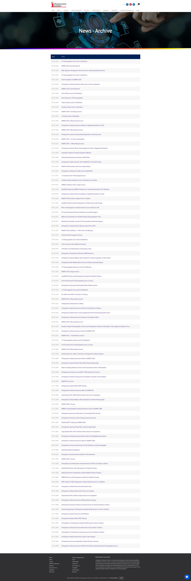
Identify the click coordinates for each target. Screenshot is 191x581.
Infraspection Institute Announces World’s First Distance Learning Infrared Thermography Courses (89, 546)
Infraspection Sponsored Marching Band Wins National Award (79, 285)
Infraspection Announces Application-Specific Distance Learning (79, 541)
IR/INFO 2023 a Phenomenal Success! (72, 121)
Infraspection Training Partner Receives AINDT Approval (77, 253)
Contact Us (75, 563)
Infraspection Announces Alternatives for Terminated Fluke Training (80, 413)
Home (53, 10)
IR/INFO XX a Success (67, 381)
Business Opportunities (78, 557)
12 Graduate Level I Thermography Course (73, 175)
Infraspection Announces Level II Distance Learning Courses (78, 418)
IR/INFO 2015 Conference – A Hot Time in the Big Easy (77, 230)
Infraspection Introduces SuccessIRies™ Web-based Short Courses (80, 372)
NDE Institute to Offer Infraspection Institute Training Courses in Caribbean (83, 482)
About (58, 10)
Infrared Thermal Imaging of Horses (71, 235)
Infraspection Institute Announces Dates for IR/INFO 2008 (78, 441)
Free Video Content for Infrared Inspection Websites (76, 153)
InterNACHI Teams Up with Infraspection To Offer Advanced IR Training (81, 203)
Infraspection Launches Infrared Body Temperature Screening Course (81, 134)
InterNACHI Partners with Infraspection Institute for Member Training (81, 276)
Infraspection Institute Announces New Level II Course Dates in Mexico (81, 527)
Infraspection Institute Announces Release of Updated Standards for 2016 (82, 194)
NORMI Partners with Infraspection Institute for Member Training (80, 477)
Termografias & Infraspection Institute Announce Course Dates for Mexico (82, 532)
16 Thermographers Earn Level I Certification (74, 61)
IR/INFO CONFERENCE (76, 10)
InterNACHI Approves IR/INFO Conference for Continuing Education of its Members (85, 189)
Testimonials (75, 561)
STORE (137, 10)
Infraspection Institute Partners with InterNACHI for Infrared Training (81, 162)
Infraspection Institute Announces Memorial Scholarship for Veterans (81, 308)
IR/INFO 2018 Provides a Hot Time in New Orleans (76, 166)
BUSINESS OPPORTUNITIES (127, 10)
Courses (66, 10)
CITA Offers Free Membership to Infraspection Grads (76, 249)
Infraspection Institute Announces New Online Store (76, 486)
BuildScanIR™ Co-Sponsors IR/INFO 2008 (73, 422)
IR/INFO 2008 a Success (68, 404)
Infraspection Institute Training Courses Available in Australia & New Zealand (83, 377)
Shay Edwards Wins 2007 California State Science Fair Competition (80, 431)
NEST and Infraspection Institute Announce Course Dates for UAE (80, 207)
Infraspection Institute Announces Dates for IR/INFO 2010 (78, 358)
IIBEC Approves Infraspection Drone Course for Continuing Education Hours (83, 70)
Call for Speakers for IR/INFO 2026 (71, 79)
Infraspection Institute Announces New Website (75, 514)
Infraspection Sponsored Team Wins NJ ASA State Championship (80, 363)
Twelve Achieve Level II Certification (71, 102)
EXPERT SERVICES (96, 10)
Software (86, 10)
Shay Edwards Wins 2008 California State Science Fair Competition (80, 395)
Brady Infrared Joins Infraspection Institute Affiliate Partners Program (81, 473)
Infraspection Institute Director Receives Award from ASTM (78, 226)
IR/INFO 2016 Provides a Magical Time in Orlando (75, 198)
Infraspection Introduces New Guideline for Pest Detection (78, 454)
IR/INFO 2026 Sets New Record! (70, 66)
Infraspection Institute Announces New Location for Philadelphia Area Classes (83, 436)
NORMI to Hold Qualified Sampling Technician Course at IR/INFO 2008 (81, 409)
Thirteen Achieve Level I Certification (72, 107)
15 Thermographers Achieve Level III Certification (75, 340)
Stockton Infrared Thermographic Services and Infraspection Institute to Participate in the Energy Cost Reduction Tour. (95, 326)
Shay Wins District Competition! (70, 450)
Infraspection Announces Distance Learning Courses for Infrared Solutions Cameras (85, 505)
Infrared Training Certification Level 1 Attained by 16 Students (79, 180)
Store (73, 559)
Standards (51, 570)
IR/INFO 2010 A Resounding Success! (72, 349)
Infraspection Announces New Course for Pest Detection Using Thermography (83, 445)
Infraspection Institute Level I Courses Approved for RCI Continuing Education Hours (85, 313)
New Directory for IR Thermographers (72, 98)
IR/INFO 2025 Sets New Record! (70, 89)
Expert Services (53, 567)
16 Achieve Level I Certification (70, 116)
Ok (121, 578)
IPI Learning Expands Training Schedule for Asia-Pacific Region (79, 212)
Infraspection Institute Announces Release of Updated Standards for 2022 (82, 125)
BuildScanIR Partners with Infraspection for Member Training (79, 468)
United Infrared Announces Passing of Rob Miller (75, 157)
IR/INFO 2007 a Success (68, 459)
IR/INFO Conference (54, 563)
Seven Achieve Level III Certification (71, 93)
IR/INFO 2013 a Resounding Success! (72, 299)
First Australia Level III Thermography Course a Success (77, 281)
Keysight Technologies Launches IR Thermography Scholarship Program (82, 221)
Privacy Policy (75, 570)
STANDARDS (105, 10)
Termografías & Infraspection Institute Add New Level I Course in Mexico (82, 523)
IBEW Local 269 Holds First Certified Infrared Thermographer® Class (81, 217)
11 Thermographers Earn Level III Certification (74, 290)
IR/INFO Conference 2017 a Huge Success (73, 185)
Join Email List (76, 565)
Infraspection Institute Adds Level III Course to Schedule (77, 491)
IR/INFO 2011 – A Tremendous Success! (72, 335)
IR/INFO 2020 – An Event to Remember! (72, 139)
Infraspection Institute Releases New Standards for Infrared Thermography (82, 399)
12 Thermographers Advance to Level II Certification (76, 267)
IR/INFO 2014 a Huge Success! (70, 271)
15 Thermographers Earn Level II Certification (74, 239)
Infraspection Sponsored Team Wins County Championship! (78, 427)
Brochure (74, 572)
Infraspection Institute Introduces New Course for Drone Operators (80, 84)
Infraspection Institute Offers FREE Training (74, 386)
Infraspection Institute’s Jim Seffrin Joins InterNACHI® (77, 171)
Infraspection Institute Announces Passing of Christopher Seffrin (80, 317)
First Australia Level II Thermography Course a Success (77, 345)
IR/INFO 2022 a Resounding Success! (72, 130)
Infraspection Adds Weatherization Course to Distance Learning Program (82, 262)
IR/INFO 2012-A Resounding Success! (72, 322)
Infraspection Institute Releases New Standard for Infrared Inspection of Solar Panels (86, 258)
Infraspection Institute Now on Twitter (72, 303)
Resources (114, 10)
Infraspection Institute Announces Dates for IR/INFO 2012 (78, 331)
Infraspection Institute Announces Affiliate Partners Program (78, 500)
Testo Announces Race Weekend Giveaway (73, 244)
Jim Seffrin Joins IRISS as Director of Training (74, 294)
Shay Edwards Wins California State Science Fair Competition (79, 495)
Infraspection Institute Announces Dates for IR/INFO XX (77, 390)
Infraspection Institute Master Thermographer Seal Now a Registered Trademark (84, 148)
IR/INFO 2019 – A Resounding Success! (72, 143)
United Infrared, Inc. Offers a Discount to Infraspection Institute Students (82, 354)
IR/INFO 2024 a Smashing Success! (71, 111)
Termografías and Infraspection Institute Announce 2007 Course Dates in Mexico (84, 463)
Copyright (74, 567)
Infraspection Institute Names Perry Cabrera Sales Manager (78, 536)
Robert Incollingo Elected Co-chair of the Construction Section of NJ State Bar (83, 367)
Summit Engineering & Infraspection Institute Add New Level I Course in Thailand (85, 509)
